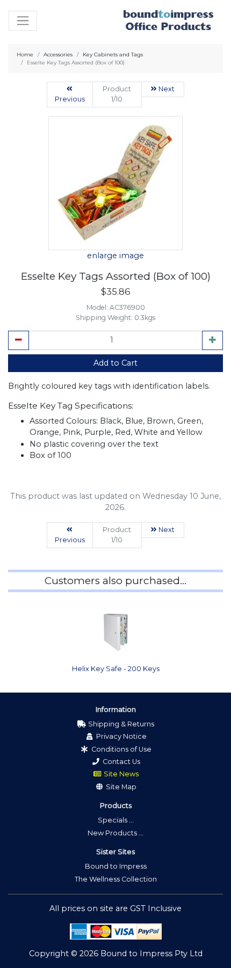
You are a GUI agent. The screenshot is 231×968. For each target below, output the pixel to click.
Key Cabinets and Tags (113, 54)
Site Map (120, 787)
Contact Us (120, 762)
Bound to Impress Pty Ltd (151, 953)
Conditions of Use (120, 749)
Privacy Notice (121, 736)
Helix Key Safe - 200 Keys (116, 669)
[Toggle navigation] (23, 21)
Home (25, 54)
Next (166, 89)
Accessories (58, 54)
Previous (70, 99)
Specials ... (116, 820)
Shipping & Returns (120, 724)
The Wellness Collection (116, 879)
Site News (120, 774)
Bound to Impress (116, 866)
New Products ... (115, 833)
